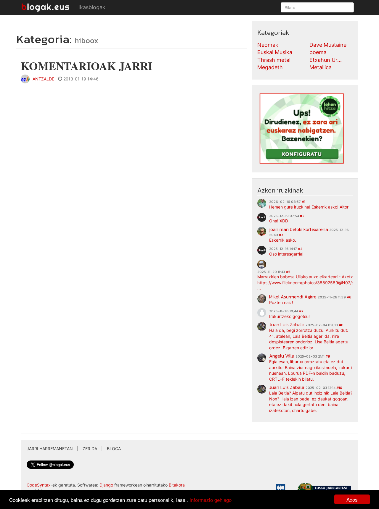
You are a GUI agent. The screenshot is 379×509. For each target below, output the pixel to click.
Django (106, 484)
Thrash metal (273, 60)
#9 (327, 356)
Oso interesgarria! (286, 253)
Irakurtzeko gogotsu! (289, 316)
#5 (288, 271)
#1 (303, 201)
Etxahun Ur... (325, 60)
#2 (302, 216)
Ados (352, 499)
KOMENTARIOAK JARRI (86, 66)
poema (318, 52)
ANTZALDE (43, 78)
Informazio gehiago (211, 499)
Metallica (320, 67)
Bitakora (177, 484)
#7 (301, 311)
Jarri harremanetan (50, 448)
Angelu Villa (281, 355)
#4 (300, 248)
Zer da (90, 448)
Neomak (267, 45)
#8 (341, 325)
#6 (349, 297)
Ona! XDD (278, 220)
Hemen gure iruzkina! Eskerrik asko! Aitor (309, 206)
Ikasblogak (91, 7)
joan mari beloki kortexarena (298, 229)
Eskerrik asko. (282, 240)
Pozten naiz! (281, 302)
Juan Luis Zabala (286, 324)
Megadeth (270, 67)
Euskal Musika (274, 52)
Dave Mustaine (327, 45)
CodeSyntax (39, 484)
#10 (339, 387)
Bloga (114, 448)
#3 (281, 234)
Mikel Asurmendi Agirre (293, 296)
